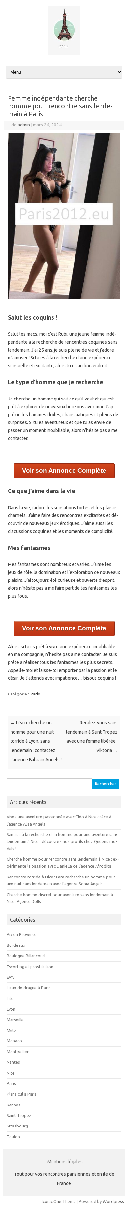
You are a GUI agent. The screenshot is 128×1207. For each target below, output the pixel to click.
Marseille (15, 1019)
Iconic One (51, 1201)
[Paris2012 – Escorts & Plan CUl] (64, 53)
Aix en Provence (22, 934)
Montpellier (18, 1051)
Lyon (11, 1009)
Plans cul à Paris (22, 1094)
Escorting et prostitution (30, 966)
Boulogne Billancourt (26, 955)
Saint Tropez (19, 1115)
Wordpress (113, 1201)
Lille (10, 998)
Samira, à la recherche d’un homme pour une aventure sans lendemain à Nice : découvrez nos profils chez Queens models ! (62, 841)
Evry (10, 977)
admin (24, 124)
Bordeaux (16, 945)
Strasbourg (17, 1126)
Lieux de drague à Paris (29, 987)
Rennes (13, 1105)
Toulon (13, 1136)
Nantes (13, 1062)
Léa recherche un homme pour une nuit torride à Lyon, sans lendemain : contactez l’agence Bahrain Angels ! (36, 741)
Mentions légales (65, 1161)
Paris (35, 694)
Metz (11, 1030)
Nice (11, 1073)
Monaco (14, 1040)
